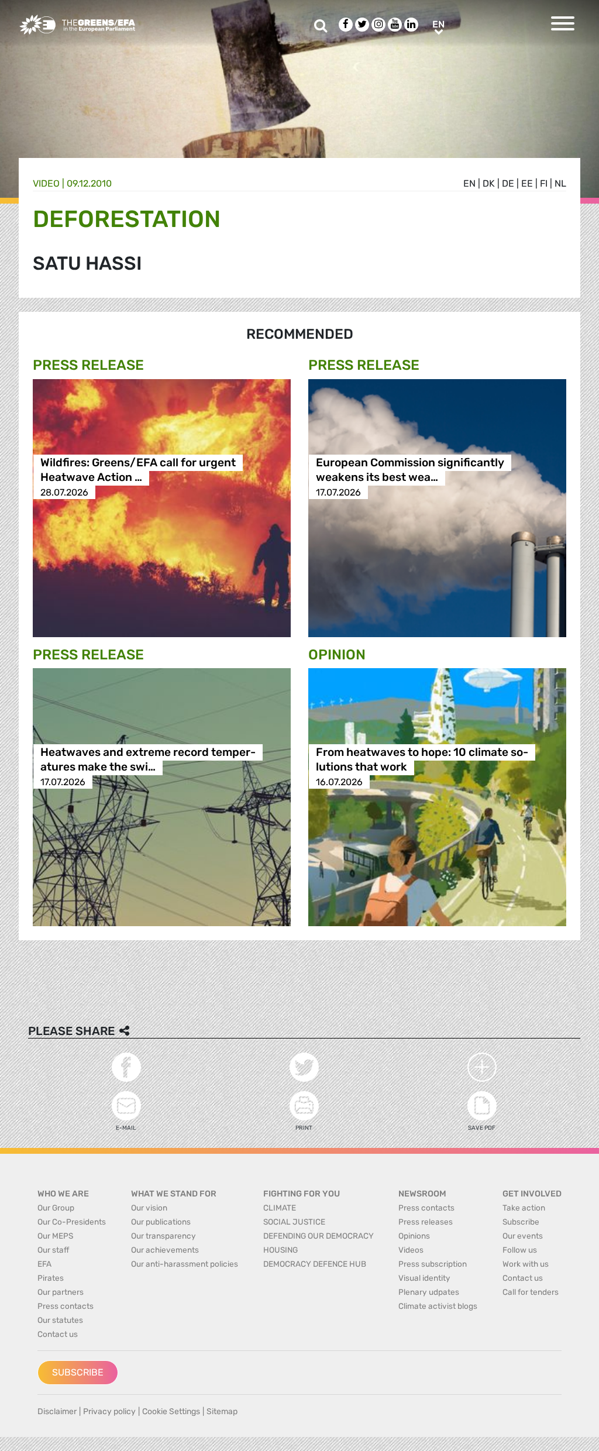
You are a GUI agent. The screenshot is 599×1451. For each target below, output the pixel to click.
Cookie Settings (171, 1411)
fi (544, 183)
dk (489, 183)
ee (527, 183)
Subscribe (78, 1372)
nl (560, 183)
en (469, 183)
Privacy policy (109, 1411)
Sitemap (221, 1411)
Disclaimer (57, 1411)
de (508, 183)
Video (46, 183)
